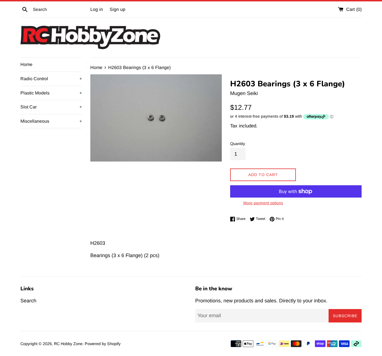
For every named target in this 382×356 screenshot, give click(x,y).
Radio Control (51, 78)
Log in (96, 9)
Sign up (117, 9)
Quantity (237, 143)
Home (26, 64)
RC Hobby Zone (68, 343)
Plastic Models (51, 93)
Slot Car (51, 107)
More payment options (263, 203)
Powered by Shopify (103, 343)
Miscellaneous (51, 121)
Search (28, 300)
